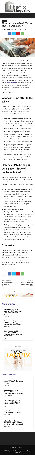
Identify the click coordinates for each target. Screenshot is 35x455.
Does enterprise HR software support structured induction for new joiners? (13, 333)
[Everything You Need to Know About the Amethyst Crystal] (28, 383)
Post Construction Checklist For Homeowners (7, 284)
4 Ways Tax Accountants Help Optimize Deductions (13, 411)
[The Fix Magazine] (17, 6)
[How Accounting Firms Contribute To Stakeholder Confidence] (27, 323)
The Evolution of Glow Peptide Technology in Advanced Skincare (12, 402)
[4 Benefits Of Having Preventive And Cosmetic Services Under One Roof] (28, 423)
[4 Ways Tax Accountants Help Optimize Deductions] (28, 413)
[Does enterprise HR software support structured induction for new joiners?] (27, 333)
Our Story (20, 447)
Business (4, 21)
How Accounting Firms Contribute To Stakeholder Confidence (12, 322)
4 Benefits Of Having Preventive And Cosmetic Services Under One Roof (13, 422)
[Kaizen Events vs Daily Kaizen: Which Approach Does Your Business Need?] (27, 312)
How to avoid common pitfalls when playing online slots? (26, 284)
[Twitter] (14, 33)
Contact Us (13, 447)
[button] (3, 15)
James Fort (7, 29)
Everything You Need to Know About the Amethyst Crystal (13, 381)
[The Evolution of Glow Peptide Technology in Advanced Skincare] (28, 403)
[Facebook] (9, 33)
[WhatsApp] (22, 33)
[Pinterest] (18, 33)
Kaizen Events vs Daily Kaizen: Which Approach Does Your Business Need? (13, 312)
